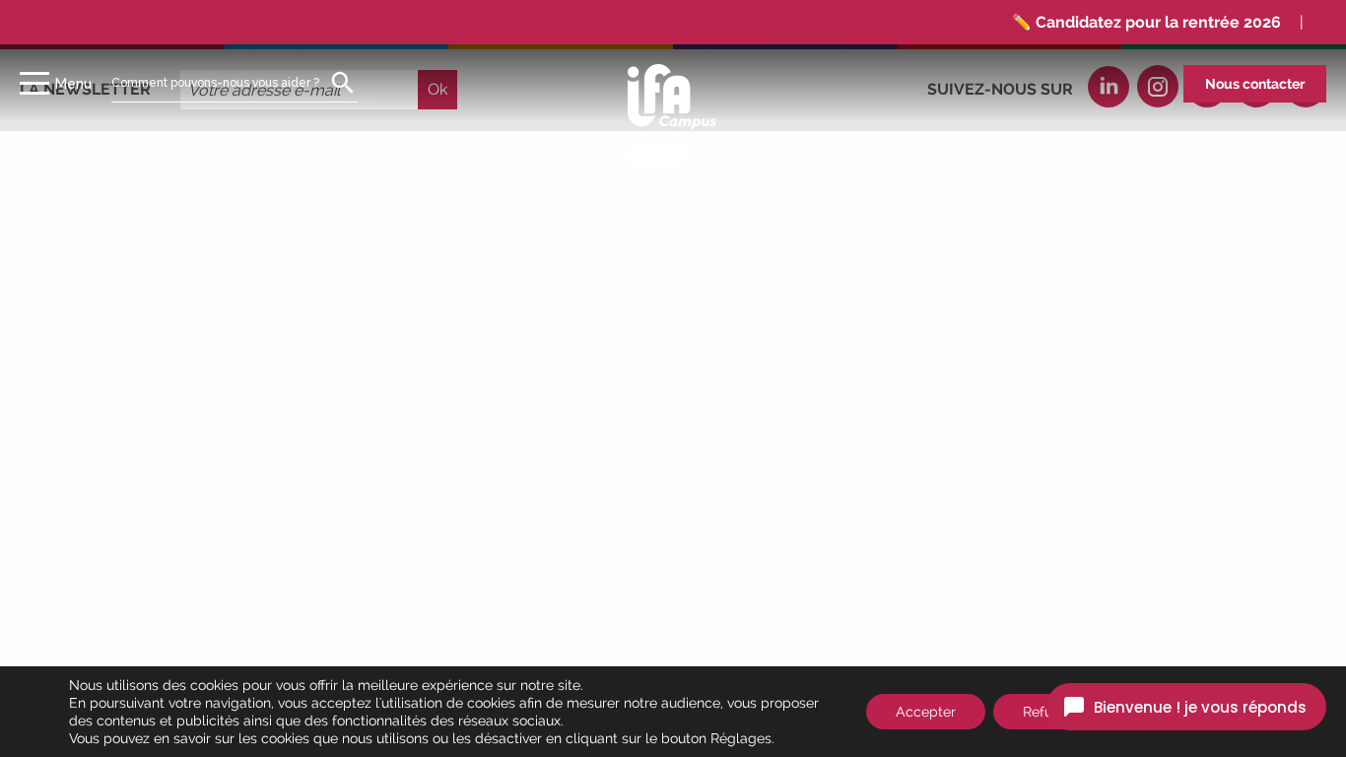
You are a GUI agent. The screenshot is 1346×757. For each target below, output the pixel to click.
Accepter (926, 712)
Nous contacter (1255, 84)
